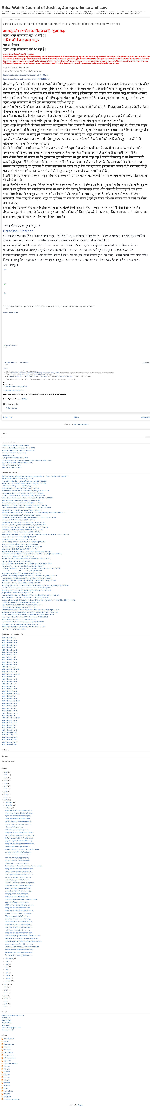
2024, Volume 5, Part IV (9, 684)
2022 (5, 783)
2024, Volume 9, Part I (9, 728)
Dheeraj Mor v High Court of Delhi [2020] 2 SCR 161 (19, 619)
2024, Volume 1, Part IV (9, 645)
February (9, 978)
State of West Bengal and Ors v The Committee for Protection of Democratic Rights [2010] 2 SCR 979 (35, 534)
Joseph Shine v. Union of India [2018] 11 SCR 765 (18, 593)
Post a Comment (11, 408)
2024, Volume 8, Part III (9, 720)
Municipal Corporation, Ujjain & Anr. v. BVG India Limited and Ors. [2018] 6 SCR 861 (29, 580)
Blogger (80, 1105)
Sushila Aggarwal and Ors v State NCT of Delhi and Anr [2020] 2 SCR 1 (25, 617)
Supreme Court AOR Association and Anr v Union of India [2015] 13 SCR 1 (26, 559)
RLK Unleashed (9, 1055)
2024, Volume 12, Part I (9, 745)
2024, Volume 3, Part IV (9, 664)
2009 (5, 1001)
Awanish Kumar (9, 1039)
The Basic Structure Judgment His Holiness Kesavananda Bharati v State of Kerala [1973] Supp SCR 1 (35, 476)
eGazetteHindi (6, 1020)
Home (76, 417)
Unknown (7, 1066)
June (7, 967)
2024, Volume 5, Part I (9, 677)
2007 (5, 1007)
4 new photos (24, 362)
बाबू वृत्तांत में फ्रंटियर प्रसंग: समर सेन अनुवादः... (17, 902)
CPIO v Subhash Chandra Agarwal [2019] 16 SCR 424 (19, 607)
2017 (5, 797)
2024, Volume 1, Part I (9, 638)
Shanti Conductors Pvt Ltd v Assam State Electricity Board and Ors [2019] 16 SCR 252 (30, 612)
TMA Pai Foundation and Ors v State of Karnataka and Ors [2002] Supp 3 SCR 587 (29, 517)
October (8, 808)
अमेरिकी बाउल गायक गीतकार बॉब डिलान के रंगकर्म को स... (19, 905)
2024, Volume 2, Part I (9, 647)
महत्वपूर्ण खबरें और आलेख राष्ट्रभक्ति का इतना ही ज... (18, 927)
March (8, 975)
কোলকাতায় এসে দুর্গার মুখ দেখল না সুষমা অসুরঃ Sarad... (18, 872)
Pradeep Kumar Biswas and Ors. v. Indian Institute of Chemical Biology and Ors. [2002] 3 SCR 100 (34, 512)
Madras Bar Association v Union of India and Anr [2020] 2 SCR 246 (23, 627)
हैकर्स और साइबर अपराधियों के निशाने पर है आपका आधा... (19, 838)
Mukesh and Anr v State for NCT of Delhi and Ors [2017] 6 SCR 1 (23, 566)
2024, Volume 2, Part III (9, 652)
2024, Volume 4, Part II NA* (11, 669)
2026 (5, 772)
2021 (5, 786)
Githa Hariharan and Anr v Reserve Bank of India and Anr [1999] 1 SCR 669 (26, 508)
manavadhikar (8, 1091)
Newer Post (7, 417)
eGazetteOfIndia (7, 1023)
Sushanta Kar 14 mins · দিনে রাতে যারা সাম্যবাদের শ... (20, 883)
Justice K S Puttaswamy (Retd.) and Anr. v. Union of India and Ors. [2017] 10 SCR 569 (29, 576)
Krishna (6, 1041)
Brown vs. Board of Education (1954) (14, 629)
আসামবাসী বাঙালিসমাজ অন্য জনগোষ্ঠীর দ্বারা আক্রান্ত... (18, 855)
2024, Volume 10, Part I (9, 732)
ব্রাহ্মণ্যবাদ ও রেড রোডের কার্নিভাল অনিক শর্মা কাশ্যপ (17, 860)
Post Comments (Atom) (81, 424)
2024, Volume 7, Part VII (9, 711)
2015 (5, 984)
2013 (5, 990)
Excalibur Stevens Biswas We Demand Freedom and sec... (24, 866)
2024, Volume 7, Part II (9, 698)
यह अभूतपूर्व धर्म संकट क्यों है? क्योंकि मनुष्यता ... (17, 894)
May (7, 970)
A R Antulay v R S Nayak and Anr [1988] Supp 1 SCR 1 (19, 486)
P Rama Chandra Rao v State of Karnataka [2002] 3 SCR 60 (21, 515)
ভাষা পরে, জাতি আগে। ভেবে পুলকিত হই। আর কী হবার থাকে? (20, 835)
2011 (5, 995)
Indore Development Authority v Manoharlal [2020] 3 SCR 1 (21, 624)
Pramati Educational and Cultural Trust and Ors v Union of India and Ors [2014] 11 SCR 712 (32, 554)
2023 (5, 780)
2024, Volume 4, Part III (9, 672)
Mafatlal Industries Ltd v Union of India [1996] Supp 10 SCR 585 (22, 503)
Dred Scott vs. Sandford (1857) (12, 467)
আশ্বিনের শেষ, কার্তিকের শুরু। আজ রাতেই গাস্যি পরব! (18, 877)
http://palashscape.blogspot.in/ (13, 390)
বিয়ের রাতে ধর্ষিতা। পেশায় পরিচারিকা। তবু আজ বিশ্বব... (18, 913)
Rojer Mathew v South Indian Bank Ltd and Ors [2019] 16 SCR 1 (23, 605)
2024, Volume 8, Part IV (9, 723)
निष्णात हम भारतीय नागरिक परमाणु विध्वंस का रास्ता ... (18, 955)
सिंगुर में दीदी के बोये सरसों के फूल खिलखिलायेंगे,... (17, 846)
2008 (5, 1004)
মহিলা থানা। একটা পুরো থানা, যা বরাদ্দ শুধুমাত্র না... (17, 863)
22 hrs (6, 364)
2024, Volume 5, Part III (9, 681)
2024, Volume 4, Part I (9, 667)
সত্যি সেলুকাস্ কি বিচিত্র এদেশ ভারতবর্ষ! (14, 827)
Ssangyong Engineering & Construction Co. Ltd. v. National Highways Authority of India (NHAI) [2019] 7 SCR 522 (38, 600)
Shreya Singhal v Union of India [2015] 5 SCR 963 (18, 556)
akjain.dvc (7, 1085)
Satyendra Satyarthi (10, 362)
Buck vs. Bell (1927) (8, 455)
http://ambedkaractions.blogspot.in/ (15, 386)
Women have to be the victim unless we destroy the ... (23, 849)
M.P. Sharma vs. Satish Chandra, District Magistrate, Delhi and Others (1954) (27, 460)
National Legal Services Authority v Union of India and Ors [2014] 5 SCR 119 (27, 551)
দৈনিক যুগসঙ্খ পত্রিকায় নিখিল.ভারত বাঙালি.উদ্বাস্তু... (18, 919)
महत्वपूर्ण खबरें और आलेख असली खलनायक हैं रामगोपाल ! (19, 833)
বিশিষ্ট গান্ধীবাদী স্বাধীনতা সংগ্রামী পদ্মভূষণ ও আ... (17, 830)
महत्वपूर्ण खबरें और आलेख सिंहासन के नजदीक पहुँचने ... (19, 933)
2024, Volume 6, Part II (9, 689)
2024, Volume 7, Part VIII (10, 713)
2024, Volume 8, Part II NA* (11, 718)
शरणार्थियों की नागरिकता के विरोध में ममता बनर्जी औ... (18, 821)
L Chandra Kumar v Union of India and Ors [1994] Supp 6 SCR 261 (23, 495)
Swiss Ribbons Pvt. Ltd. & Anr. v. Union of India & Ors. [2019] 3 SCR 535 (25, 597)
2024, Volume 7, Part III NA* (11, 701)
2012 (5, 993)
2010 (5, 998)
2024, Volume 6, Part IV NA (10, 694)
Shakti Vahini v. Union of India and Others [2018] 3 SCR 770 (21, 583)
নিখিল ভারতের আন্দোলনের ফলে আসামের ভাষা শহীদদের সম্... (19, 922)
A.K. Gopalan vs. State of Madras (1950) (15, 458)
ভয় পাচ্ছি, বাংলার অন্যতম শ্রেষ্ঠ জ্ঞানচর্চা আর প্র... (17, 897)
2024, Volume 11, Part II (9, 742)
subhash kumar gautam (11, 1099)
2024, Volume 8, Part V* (9, 725)
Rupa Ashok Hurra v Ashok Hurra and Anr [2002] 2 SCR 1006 (21, 510)
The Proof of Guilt (7, 1030)
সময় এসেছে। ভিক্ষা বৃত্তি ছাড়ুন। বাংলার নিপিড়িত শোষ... (18, 824)
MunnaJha (7, 1050)
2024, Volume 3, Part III (9, 662)
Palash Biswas (8, 1052)
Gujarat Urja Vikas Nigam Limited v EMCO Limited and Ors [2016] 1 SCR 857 (27, 563)
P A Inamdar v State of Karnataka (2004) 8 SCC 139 (18, 520)
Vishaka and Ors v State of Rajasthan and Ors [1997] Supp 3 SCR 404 (24, 505)
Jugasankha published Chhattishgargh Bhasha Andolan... (23, 941)
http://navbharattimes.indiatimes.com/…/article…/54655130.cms (26, 79)
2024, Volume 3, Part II (9, 660)
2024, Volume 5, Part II (9, 679)
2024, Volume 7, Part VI (9, 708)
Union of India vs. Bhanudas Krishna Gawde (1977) (18, 448)
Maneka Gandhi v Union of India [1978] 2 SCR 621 (18, 479)
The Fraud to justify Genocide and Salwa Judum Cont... (23, 936)
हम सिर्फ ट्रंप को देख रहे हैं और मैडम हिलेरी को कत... (18, 888)
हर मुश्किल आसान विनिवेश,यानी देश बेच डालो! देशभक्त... (19, 813)
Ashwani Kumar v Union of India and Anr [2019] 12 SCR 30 (21, 602)
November (9, 805)
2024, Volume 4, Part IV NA (10, 674)
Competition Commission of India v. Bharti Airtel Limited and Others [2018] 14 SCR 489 (30, 595)
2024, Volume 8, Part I (9, 715)
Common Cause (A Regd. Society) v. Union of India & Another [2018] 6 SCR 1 (27, 578)
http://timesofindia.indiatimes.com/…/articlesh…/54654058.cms (26, 75)
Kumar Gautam (9, 1044)
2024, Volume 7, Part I (9, 696)
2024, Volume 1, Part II (9, 640)
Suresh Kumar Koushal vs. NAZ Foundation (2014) (18, 450)
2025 (5, 775)
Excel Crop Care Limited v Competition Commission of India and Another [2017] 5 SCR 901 (31, 568)
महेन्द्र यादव (7, 1083)
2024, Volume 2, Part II (9, 650)
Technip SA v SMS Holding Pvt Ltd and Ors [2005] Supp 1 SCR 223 (23, 522)
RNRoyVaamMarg (9, 1058)
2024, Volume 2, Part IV (9, 655)
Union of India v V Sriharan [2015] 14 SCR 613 (17, 561)
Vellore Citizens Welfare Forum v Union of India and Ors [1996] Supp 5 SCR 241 (28, 498)
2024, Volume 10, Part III (10, 737)
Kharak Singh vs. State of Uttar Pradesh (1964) (17, 462)
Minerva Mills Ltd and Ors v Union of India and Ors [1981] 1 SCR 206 (24, 481)
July (7, 964)
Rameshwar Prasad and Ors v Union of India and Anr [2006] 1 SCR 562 (25, 527)
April (7, 973)
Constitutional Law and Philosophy (13, 1015)
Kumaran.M (7, 1047)
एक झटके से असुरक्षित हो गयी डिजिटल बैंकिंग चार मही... (19, 841)
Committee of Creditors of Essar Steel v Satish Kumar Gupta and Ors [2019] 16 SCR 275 (31, 610)
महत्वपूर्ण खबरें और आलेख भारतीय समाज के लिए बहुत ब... (19, 869)
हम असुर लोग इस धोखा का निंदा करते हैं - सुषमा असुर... (19, 944)
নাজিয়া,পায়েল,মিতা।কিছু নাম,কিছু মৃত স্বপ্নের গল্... (17, 858)
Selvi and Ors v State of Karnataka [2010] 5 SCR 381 (19, 537)
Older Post (145, 417)
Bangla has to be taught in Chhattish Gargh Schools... (22, 938)
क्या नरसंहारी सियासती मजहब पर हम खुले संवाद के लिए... (19, 949)
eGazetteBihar (6, 1018)
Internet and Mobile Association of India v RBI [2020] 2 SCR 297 (23, 622)
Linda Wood (5, 1025)
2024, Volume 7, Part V (9, 706)
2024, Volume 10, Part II (9, 735)
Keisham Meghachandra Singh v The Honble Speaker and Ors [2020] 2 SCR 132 (28, 614)
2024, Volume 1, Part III (9, 643)
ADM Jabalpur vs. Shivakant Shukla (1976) (15, 445)
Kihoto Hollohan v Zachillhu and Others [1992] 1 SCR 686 (20, 488)
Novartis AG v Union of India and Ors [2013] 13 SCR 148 (20, 544)
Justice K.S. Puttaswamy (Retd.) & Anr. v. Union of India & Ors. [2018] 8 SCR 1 (27, 588)
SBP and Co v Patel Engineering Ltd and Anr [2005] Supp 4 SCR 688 (24, 525)
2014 (5, 987)
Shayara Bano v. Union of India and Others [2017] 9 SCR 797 (21, 573)
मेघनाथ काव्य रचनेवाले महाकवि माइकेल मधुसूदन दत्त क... (19, 952)
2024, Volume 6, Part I (9, 686)
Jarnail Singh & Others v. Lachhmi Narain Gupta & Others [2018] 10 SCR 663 (27, 590)
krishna (6, 1088)
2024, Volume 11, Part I (9, 740)
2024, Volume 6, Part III (9, 691)
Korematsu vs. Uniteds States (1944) (14, 453)
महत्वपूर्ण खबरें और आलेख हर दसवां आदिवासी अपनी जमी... (19, 844)
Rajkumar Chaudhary (10, 1063)
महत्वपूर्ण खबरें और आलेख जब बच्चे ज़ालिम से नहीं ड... (18, 924)
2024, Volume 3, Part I (9, 657)
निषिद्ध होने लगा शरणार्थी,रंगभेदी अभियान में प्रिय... (17, 916)
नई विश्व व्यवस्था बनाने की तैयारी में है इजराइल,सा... (18, 816)
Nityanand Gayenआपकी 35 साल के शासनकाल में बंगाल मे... (21, 899)
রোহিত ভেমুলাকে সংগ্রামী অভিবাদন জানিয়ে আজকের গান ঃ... (19, 874)
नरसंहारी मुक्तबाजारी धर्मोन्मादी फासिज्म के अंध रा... (17, 930)
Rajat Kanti (7, 1061)
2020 (5, 789)
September (9, 959)
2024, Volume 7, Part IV (9, 703)
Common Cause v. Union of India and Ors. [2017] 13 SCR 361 (22, 571)
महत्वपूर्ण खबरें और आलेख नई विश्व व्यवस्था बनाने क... (19, 810)
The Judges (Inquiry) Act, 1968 (11, 1028)
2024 (5, 778)
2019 (5, 791)
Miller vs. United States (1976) (11, 465)
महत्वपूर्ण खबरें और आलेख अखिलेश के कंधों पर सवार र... (19, 885)
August (8, 961)
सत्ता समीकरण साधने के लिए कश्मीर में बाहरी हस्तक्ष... (18, 852)
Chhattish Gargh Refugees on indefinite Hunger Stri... (22, 947)
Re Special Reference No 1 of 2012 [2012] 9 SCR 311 (19, 539)
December (9, 802)
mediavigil (7, 1094)
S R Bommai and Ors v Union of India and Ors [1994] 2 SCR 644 (23, 493)
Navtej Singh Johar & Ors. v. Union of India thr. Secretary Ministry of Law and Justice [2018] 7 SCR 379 (35, 585)
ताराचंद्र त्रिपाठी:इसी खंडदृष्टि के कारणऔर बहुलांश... (18, 891)
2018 (5, 794)
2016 (5, 800)
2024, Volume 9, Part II (9, 730)
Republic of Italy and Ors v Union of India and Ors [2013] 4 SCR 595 (24, 542)
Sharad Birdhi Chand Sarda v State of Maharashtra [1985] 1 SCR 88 (24, 483)
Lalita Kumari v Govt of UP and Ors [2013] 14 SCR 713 (19, 549)
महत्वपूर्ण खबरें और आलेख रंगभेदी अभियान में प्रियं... (18, 908)
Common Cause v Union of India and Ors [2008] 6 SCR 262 (21, 532)
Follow (147, 363)
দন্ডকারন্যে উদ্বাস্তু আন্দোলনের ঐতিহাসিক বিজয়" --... (17, 880)
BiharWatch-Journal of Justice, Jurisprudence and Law (54, 7)
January (8, 981)
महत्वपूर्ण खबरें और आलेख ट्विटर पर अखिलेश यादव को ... (19, 910)
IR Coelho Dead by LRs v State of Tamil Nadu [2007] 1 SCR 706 (22, 530)
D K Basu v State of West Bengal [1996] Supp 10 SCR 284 (21, 500)
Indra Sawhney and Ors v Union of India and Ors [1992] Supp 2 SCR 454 (25, 491)
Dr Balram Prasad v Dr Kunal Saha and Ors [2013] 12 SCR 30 (22, 546)
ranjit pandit (7, 1096)
